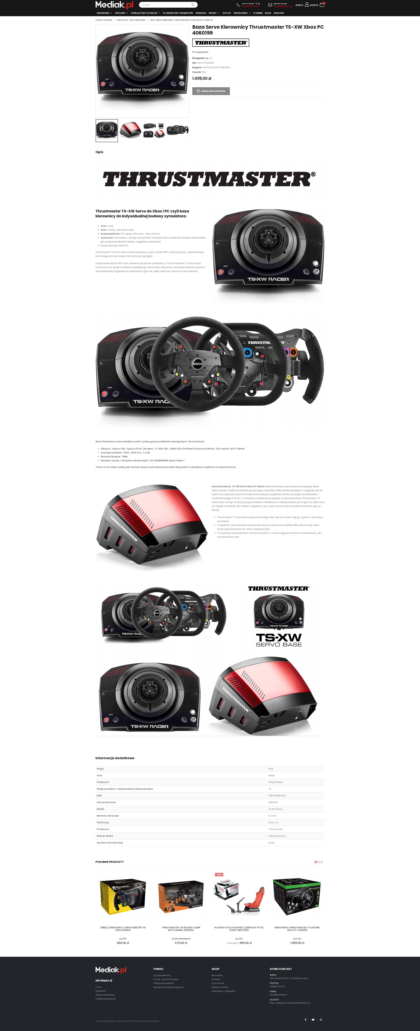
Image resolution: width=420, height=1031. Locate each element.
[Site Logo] (114, 5)
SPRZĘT (213, 12)
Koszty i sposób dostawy (166, 979)
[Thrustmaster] (220, 43)
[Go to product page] (123, 897)
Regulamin (100, 990)
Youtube (313, 1019)
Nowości (216, 979)
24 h (210, 58)
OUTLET (226, 12)
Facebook (305, 1019)
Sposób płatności (162, 975)
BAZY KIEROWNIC (223, 67)
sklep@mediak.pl (278, 994)
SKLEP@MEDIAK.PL (283, 6)
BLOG (268, 12)
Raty (204, 72)
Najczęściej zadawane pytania (169, 987)
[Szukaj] (193, 5)
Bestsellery (217, 975)
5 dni (298, 938)
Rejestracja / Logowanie (223, 991)
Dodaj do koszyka (213, 91)
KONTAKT (279, 12)
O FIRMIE (257, 12)
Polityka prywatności (105, 998)
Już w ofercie (218, 983)
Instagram (321, 1019)
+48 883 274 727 (250, 6)
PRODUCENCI (241, 12)
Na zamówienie (182, 938)
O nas (98, 986)
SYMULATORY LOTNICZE (144, 12)
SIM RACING (103, 12)
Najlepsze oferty (220, 987)
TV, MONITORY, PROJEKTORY (178, 12)
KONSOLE (201, 12)
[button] (96, 71)
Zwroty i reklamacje (105, 994)
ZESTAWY (120, 12)
